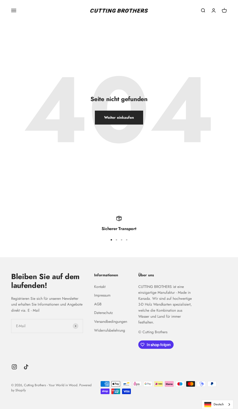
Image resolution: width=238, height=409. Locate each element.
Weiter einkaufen (119, 117)
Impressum (102, 295)
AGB (98, 304)
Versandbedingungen (110, 321)
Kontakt (100, 286)
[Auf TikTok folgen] (26, 367)
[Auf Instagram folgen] (14, 367)
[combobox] (217, 404)
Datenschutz (103, 312)
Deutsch (219, 404)
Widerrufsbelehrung (109, 330)
